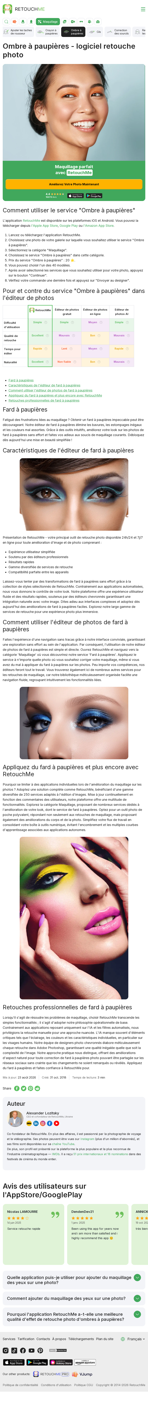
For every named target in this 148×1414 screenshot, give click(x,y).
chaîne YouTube (63, 1144)
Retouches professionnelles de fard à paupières (43, 400)
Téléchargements (81, 1339)
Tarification (26, 1339)
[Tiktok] (14, 1350)
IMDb (56, 1154)
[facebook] (49, 1123)
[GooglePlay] (37, 1362)
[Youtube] (31, 1350)
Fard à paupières (21, 380)
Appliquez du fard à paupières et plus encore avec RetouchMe (55, 395)
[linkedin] (36, 1123)
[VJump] (82, 1374)
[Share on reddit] (37, 1088)
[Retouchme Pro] (51, 1374)
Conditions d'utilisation (56, 1385)
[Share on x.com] (23, 1088)
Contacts (43, 1339)
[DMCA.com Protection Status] (58, 1350)
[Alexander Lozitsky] (15, 1119)
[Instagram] (5, 1350)
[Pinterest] (40, 1350)
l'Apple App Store (44, 225)
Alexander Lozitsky (49, 1114)
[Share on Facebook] (16, 1088)
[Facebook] (23, 1350)
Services (9, 1339)
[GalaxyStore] (61, 1362)
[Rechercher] (6, 21)
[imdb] (29, 1123)
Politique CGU (83, 1385)
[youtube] (56, 1123)
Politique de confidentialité (20, 1385)
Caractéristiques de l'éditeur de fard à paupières (44, 385)
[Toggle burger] (141, 9)
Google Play (69, 225)
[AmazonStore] (85, 1362)
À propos (59, 1339)
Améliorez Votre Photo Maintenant (74, 184)
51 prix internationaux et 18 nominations (100, 1154)
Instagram (87, 1139)
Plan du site (104, 1339)
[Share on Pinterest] (30, 1088)
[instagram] (42, 1123)
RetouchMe (31, 220)
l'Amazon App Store (98, 225)
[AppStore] (14, 1362)
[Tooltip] (45, 322)
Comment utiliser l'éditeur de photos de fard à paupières (50, 390)
